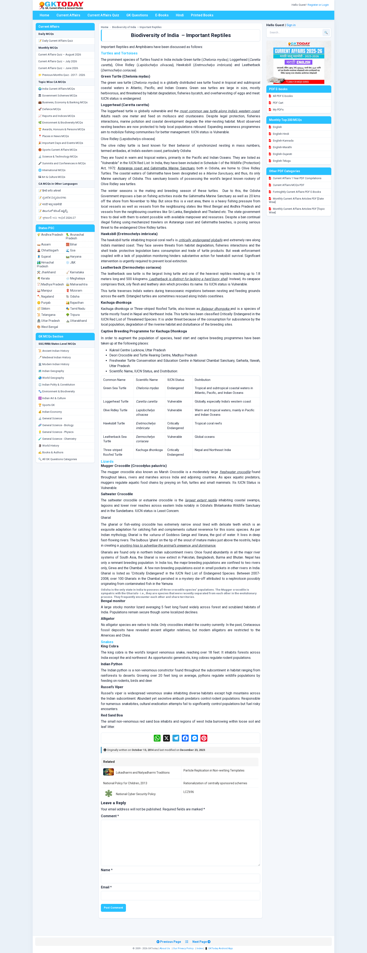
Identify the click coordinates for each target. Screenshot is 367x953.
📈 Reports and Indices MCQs (56, 116)
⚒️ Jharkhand (46, 272)
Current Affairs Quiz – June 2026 (58, 68)
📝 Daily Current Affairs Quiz (55, 40)
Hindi (180, 15)
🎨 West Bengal (47, 327)
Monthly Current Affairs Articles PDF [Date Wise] (296, 200)
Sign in (291, 25)
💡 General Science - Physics (55, 432)
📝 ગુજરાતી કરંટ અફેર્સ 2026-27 (57, 217)
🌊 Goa (70, 250)
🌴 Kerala (43, 278)
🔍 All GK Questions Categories (57, 459)
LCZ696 (189, 792)
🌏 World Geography (51, 377)
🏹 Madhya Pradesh (50, 284)
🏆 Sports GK (46, 405)
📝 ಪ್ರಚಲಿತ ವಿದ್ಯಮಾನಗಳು (52, 197)
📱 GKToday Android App (219, 948)
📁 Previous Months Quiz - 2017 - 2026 (61, 75)
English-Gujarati (282, 154)
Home (44, 15)
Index (200, 948)
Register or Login (318, 4)
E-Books (162, 15)
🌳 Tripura (73, 314)
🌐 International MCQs (51, 170)
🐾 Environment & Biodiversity (56, 391)
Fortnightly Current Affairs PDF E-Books (296, 191)
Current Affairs (68, 15)
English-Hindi (280, 133)
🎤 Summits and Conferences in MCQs (62, 163)
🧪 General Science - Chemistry (57, 438)
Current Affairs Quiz (103, 15)
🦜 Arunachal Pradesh (75, 236)
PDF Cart (277, 102)
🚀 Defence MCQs (49, 109)
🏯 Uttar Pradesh (48, 320)
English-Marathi (282, 147)
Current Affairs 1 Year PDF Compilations (296, 178)
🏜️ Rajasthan (75, 302)
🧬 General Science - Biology (55, 425)
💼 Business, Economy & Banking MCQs (63, 102)
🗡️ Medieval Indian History (54, 357)
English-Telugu (281, 160)
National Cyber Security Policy (136, 794)
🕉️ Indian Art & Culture (52, 398)
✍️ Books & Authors (50, 452)
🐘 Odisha (72, 296)
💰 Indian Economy (50, 411)
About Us (165, 948)
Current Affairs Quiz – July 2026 (57, 61)
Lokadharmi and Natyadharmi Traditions (143, 772)
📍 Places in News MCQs (53, 136)
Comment (110, 816)
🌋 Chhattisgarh (48, 250)
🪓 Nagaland (45, 296)
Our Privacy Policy (183, 948)
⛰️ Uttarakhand (76, 320)
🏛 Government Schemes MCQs (57, 95)
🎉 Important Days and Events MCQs (60, 143)
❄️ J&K (70, 262)
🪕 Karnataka (75, 272)
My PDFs (278, 109)
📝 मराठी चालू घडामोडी (50, 204)
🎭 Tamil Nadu (75, 308)
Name (107, 870)
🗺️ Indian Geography (51, 371)
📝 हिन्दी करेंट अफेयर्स (49, 190)
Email (106, 887)
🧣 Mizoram (74, 290)
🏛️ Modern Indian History (53, 364)
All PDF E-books (282, 96)
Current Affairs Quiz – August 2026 (59, 54)
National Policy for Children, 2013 (125, 783)
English (277, 127)
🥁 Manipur (44, 290)
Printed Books (202, 15)
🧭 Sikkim (43, 308)
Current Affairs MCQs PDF (288, 185)
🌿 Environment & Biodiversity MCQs (60, 122)
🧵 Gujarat (44, 256)
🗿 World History (48, 445)
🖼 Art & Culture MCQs (51, 177)
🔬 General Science (50, 418)
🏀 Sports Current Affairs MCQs (57, 149)
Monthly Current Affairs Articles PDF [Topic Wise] (297, 210)
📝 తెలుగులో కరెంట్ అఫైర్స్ (53, 211)
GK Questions (137, 15)
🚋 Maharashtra (77, 284)
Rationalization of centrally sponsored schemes (215, 783)
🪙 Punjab (44, 302)
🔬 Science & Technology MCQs (58, 156)
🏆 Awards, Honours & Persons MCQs (61, 129)
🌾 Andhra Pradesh (50, 234)
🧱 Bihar (71, 244)
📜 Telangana (46, 314)
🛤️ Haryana (73, 256)
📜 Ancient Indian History (53, 350)
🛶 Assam (44, 244)
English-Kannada (283, 140)
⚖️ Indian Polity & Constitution (56, 384)
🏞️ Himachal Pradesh (45, 264)
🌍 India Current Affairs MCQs (56, 88)
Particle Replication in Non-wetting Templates (214, 770)
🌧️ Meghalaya (75, 278)
